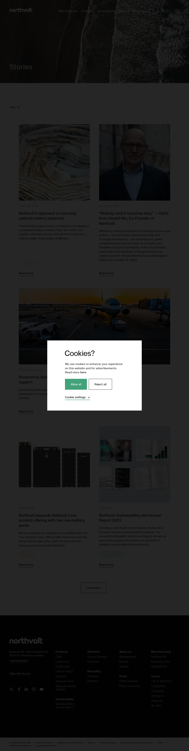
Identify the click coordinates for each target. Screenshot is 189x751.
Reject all (100, 384)
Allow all (76, 384)
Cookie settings (77, 397)
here (83, 372)
